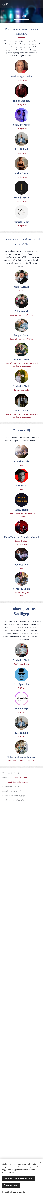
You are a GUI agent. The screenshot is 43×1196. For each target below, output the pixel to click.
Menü (39, 4)
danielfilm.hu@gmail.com (18, 782)
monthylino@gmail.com (17, 777)
